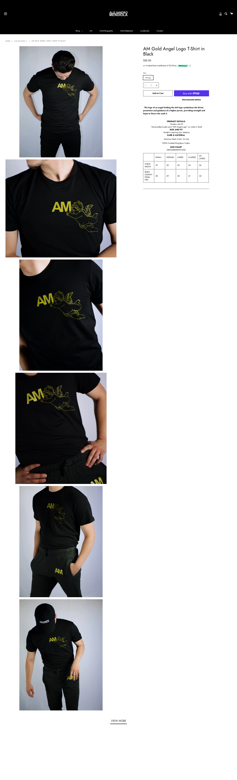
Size (144, 73)
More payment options (191, 99)
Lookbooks (144, 30)
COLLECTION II (21, 41)
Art (91, 30)
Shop (78, 30)
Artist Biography (106, 30)
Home (7, 41)
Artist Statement (126, 30)
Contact (160, 30)
